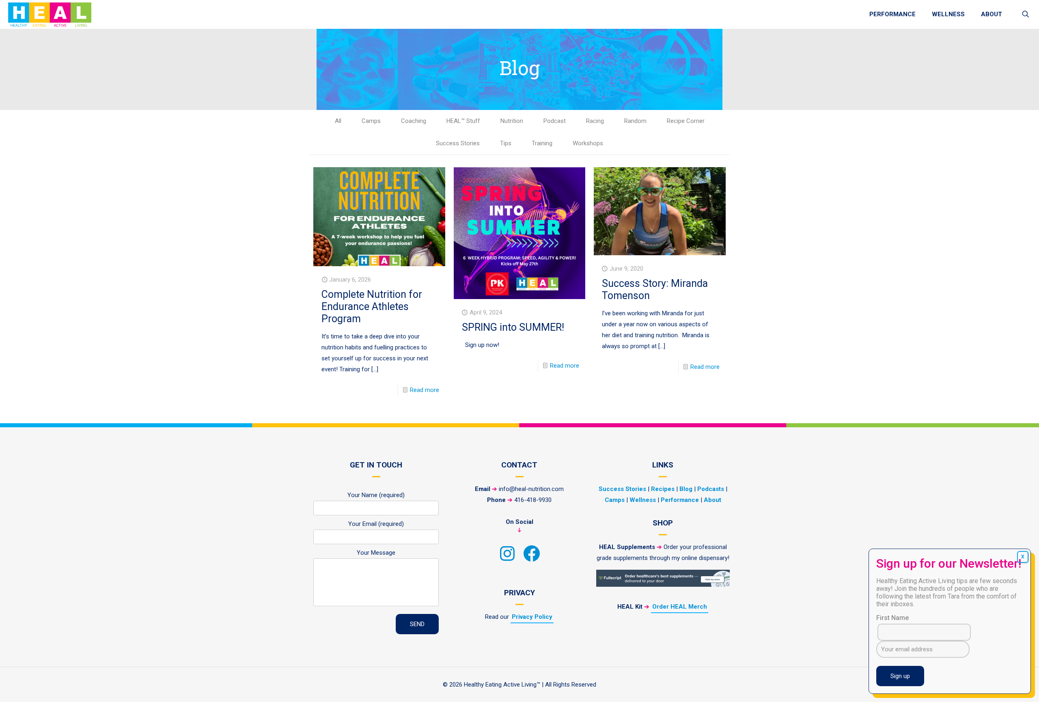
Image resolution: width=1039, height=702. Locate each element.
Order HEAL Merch (679, 606)
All (338, 121)
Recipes (663, 489)
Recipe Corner (686, 121)
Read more (424, 390)
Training (542, 143)
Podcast (554, 121)
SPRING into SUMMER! (513, 327)
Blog (685, 489)
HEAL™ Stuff (463, 121)
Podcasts (710, 489)
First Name (892, 618)
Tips (505, 143)
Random (635, 121)
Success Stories (458, 143)
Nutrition (511, 121)
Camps (371, 121)
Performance (680, 500)
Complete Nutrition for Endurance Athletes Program (371, 307)
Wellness (642, 500)
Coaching (413, 121)
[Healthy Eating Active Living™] (49, 14)
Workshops (588, 143)
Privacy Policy (532, 616)
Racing (595, 121)
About (712, 500)
